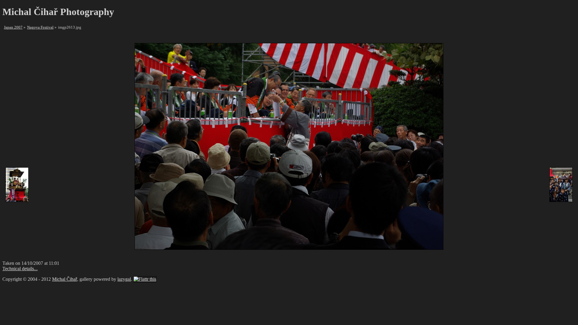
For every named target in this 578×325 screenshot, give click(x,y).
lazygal (124, 279)
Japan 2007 (13, 27)
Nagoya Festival (40, 27)
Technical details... (20, 268)
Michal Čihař (64, 279)
